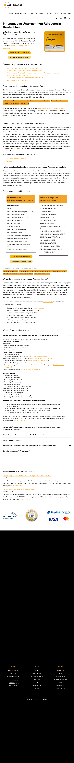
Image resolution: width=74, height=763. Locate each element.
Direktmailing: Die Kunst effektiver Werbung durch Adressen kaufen (27, 476)
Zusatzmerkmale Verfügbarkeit (38, 356)
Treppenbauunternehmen (42, 274)
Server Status (60, 688)
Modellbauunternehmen (10, 274)
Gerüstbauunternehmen (26, 271)
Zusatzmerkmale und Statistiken (17, 75)
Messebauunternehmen (43, 271)
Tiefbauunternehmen (26, 274)
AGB (60, 673)
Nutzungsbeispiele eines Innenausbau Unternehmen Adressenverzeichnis (32, 73)
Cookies (60, 682)
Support (10, 115)
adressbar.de (48, 302)
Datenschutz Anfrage (61, 679)
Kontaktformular (13, 670)
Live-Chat (13, 673)
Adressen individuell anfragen (19, 57)
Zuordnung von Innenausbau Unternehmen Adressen (25, 68)
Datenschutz (60, 676)
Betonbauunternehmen (59, 271)
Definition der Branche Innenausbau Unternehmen (24, 70)
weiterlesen (17, 485)
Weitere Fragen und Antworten (17, 80)
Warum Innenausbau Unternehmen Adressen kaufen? (25, 78)
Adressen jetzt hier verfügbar (19, 53)
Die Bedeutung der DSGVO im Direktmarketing (19, 489)
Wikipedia (9, 161)
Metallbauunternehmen (10, 271)
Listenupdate (39, 308)
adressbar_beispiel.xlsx (21, 420)
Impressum (60, 670)
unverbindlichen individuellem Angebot (51, 108)
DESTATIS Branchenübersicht (16, 159)
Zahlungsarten (60, 685)
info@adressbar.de (13, 676)
